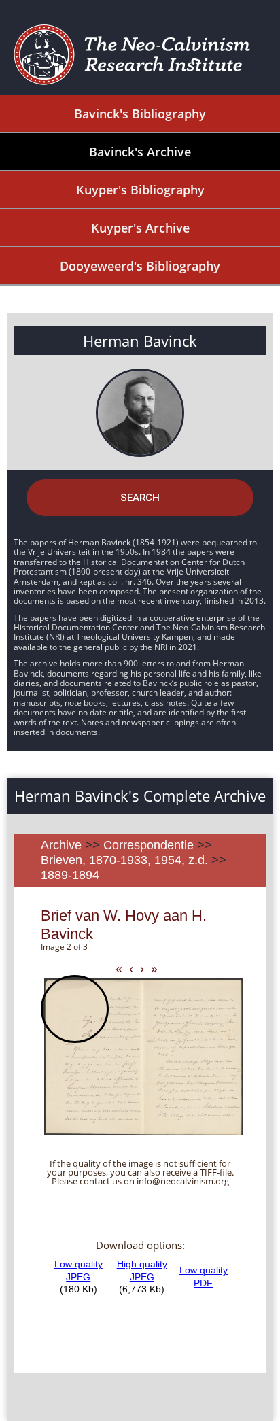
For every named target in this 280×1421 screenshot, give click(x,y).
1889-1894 (70, 875)
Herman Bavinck (140, 340)
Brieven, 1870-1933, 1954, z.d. (124, 860)
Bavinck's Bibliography (140, 113)
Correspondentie (148, 845)
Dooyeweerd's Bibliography (140, 266)
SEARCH (140, 498)
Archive (61, 845)
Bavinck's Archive (140, 151)
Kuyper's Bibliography (140, 190)
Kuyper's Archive (140, 228)
